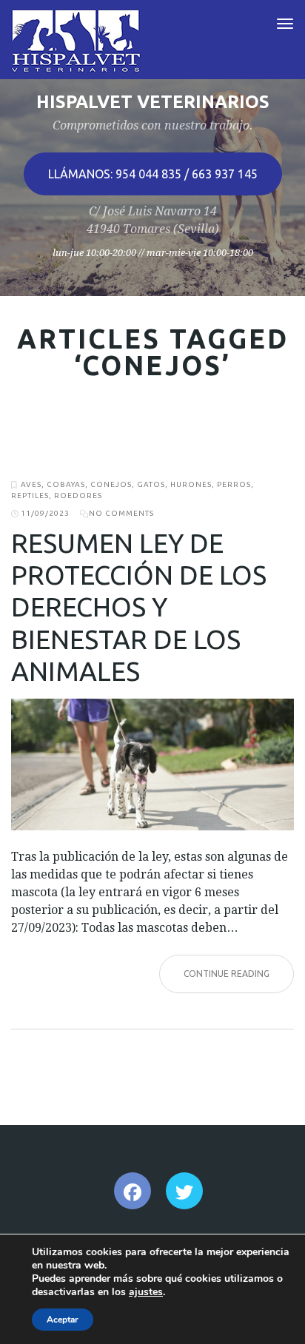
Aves (31, 484)
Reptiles (30, 495)
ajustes (146, 1292)
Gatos (151, 484)
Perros (234, 484)
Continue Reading (226, 973)
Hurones (191, 484)
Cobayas (66, 484)
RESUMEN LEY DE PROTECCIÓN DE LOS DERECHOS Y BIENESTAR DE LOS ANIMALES (139, 607)
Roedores (78, 495)
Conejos (111, 484)
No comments (121, 513)
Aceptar (62, 1319)
